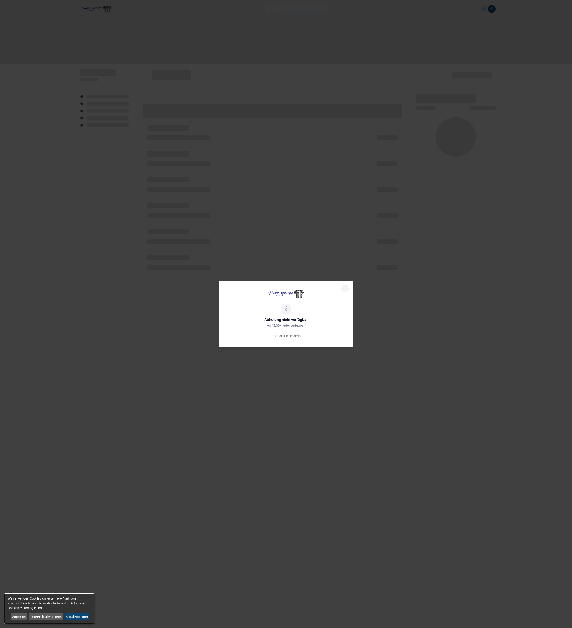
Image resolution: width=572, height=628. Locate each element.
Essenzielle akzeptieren (46, 617)
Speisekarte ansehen (286, 336)
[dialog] (49, 609)
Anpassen (19, 617)
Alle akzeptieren (77, 617)
